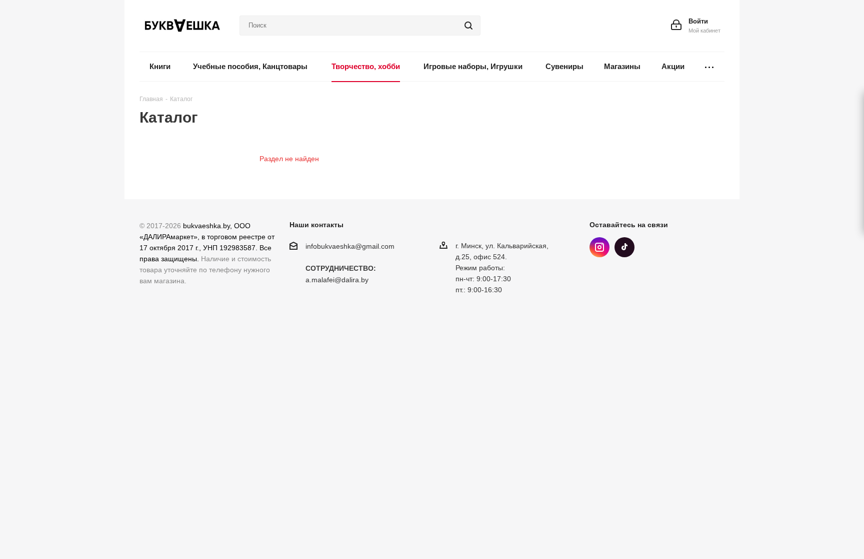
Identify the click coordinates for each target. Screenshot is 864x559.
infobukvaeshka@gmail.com (350, 246)
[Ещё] (709, 67)
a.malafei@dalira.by (337, 280)
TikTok (624, 247)
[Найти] (468, 26)
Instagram (600, 247)
